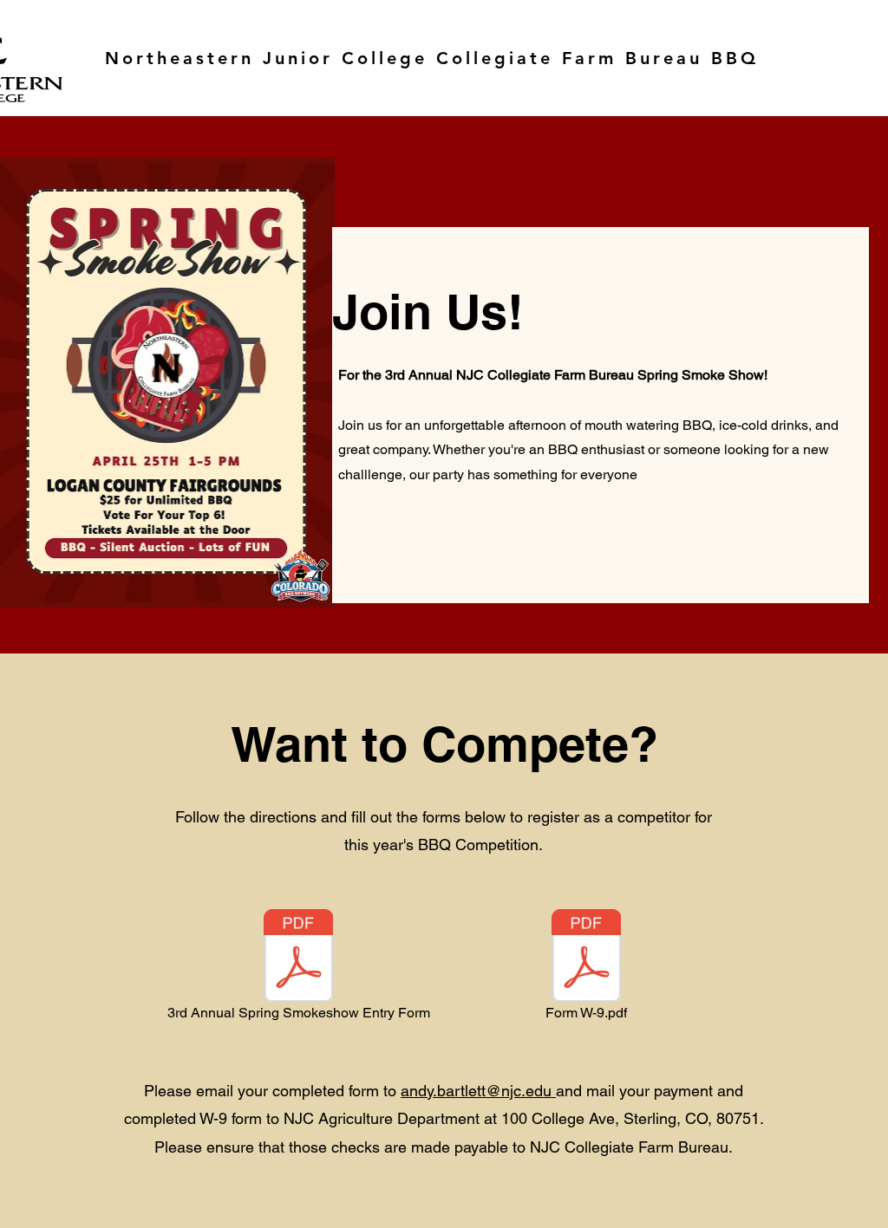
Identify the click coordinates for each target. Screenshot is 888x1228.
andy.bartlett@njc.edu (476, 1091)
